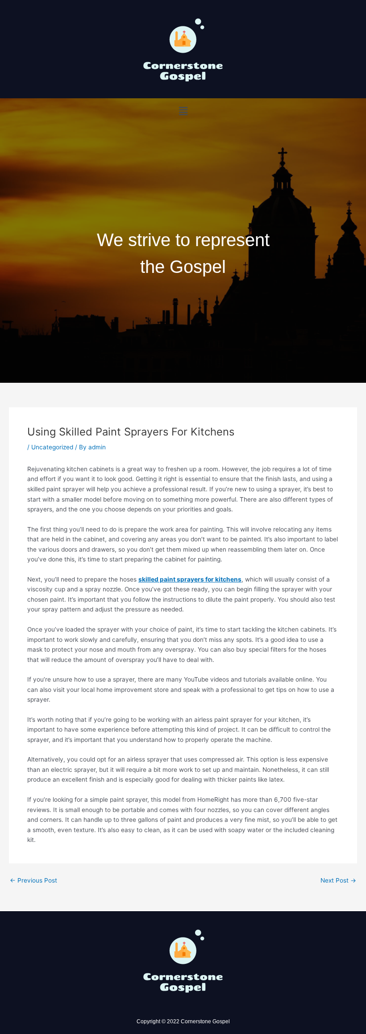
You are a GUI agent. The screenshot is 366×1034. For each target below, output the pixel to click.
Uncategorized (52, 447)
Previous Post (33, 881)
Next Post (338, 881)
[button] (183, 111)
